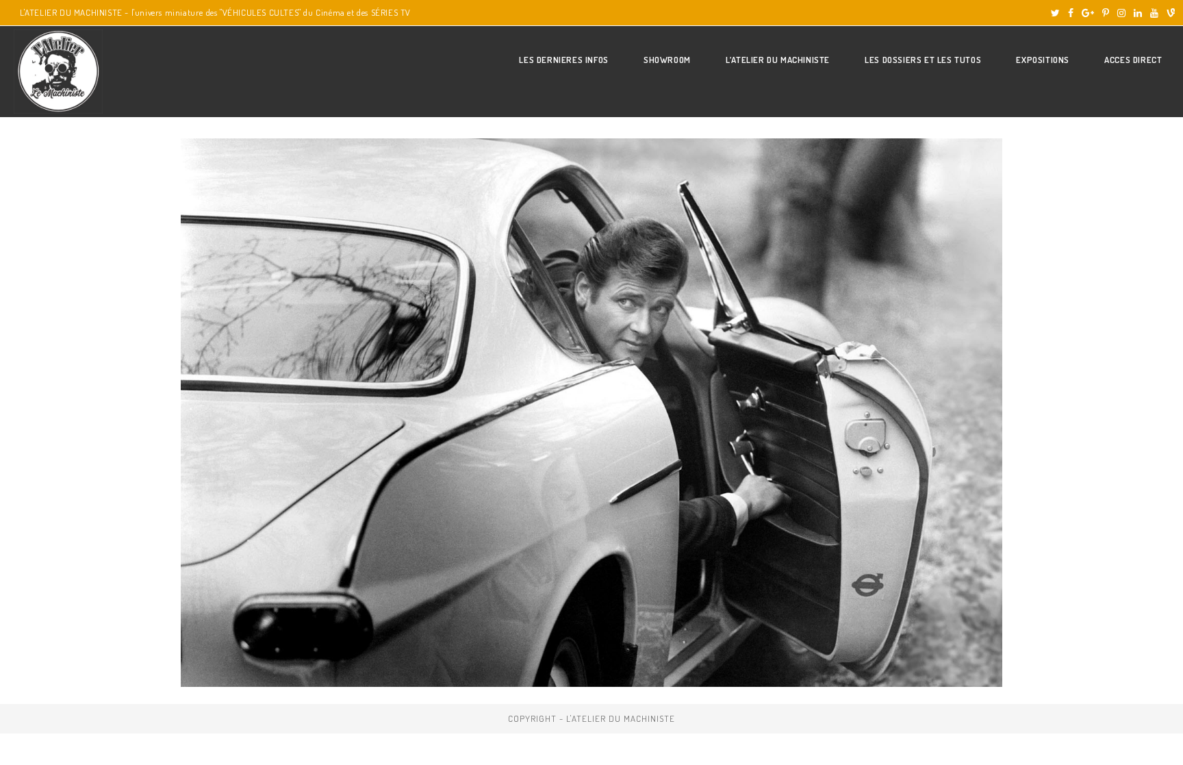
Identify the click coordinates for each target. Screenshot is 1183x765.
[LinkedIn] (1138, 13)
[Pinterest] (1105, 13)
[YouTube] (1154, 13)
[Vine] (1168, 13)
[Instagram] (1121, 13)
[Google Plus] (1088, 13)
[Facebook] (1071, 13)
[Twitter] (1055, 13)
